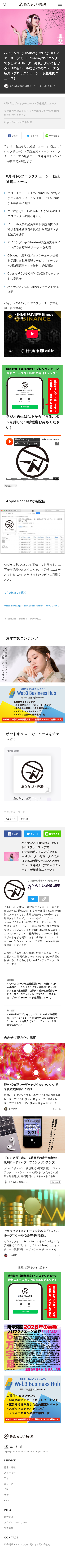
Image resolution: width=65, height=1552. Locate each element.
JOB (6, 1489)
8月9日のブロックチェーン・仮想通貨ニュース (30, 103)
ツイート (35, 135)
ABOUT (8, 1500)
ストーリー (10, 1472)
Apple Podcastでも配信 (18, 122)
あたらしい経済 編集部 (44, 887)
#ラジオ (24, 818)
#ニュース (11, 818)
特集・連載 (10, 1467)
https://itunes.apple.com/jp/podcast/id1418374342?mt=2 (31, 606)
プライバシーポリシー (15, 1522)
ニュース (37, 86)
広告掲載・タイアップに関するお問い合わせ (27, 1544)
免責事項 (8, 1527)
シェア (15, 135)
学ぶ (6, 1478)
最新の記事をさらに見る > (32, 1267)
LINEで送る (54, 135)
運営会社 (8, 1516)
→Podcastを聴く (15, 592)
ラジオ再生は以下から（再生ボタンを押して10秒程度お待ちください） (31, 112)
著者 (6, 1494)
